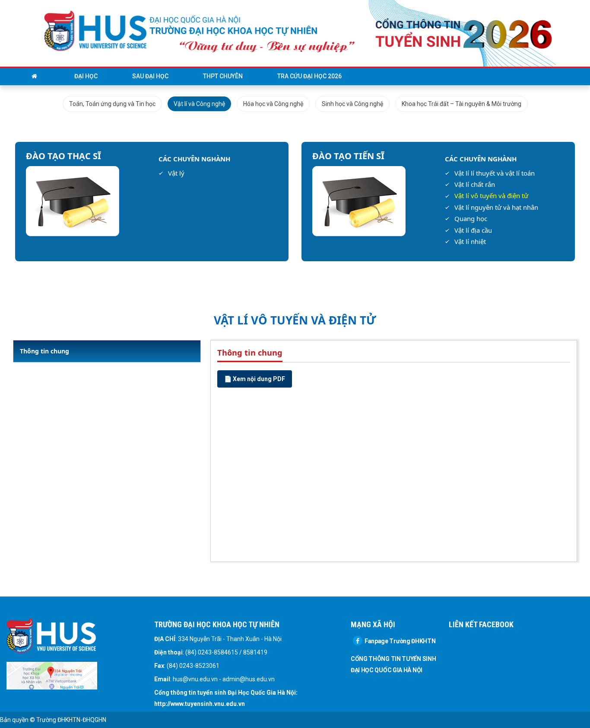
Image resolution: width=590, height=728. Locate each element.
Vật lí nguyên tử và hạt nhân (496, 207)
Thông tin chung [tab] (44, 351)
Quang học (470, 218)
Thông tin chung (249, 352)
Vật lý (176, 173)
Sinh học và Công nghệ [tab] (352, 103)
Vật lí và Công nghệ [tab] (199, 103)
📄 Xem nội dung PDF (254, 378)
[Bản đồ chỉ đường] (51, 675)
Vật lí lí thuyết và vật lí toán (494, 173)
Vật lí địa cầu (473, 230)
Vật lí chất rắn (474, 184)
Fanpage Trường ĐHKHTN (400, 641)
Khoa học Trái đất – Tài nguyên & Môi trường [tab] (461, 103)
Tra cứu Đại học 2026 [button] (309, 76)
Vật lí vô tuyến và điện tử (491, 195)
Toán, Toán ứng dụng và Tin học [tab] (112, 103)
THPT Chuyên (223, 76)
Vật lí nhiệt (470, 241)
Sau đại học (150, 76)
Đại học (86, 76)
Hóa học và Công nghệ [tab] (273, 103)
